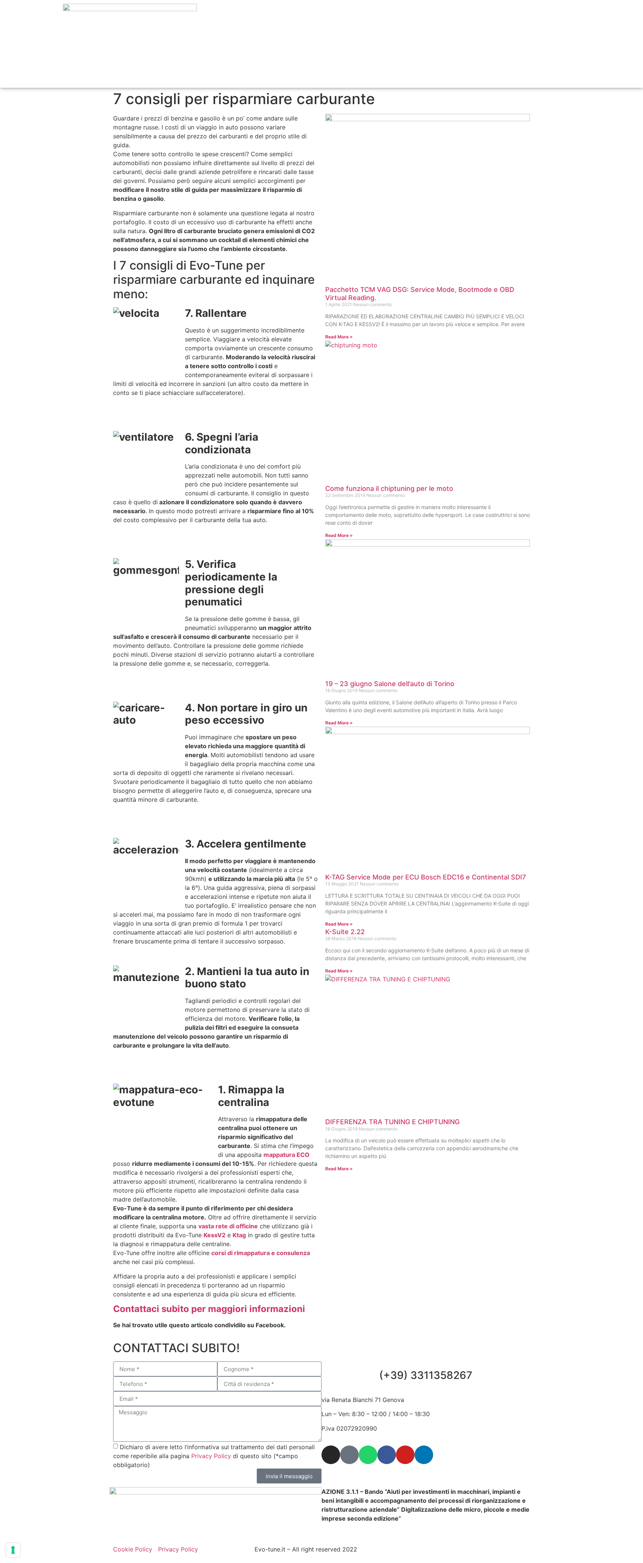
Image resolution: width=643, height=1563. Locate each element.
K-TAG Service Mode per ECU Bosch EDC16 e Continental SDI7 (425, 877)
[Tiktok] (349, 1454)
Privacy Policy (211, 1456)
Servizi (352, 35)
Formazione (486, 35)
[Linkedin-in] (424, 1454)
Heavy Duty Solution (544, 52)
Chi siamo (315, 35)
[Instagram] (331, 1454)
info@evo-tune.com (366, 1468)
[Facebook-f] (386, 1454)
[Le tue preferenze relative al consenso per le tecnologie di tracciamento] (13, 1550)
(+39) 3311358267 (425, 1375)
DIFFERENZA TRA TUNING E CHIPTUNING (392, 1122)
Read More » (339, 337)
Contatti (561, 35)
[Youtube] (405, 1454)
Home (277, 35)
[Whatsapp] (368, 1454)
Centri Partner (397, 35)
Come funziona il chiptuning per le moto (389, 488)
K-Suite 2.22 (345, 932)
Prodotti (443, 35)
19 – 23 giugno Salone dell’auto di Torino (389, 684)
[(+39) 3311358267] (425, 1351)
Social (526, 35)
